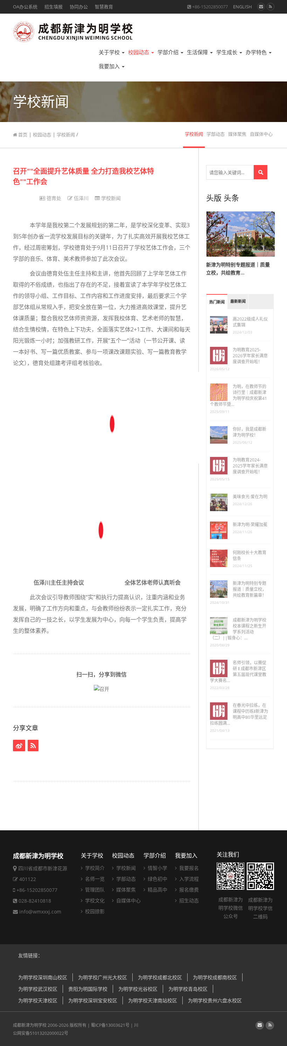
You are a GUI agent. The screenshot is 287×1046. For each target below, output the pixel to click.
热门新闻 (217, 302)
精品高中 (156, 889)
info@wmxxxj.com (40, 911)
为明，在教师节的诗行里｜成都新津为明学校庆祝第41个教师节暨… (238, 395)
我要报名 (188, 868)
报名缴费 (188, 889)
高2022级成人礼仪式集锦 (250, 322)
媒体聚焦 (237, 134)
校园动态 (139, 52)
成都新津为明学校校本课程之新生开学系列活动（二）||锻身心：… (238, 629)
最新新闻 (238, 301)
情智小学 (156, 868)
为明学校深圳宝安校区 (92, 1000)
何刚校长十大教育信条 (249, 555)
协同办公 (79, 6)
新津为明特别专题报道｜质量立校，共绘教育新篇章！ (249, 589)
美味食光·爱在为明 (250, 497)
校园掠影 (94, 911)
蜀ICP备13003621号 (110, 1025)
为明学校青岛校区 (188, 989)
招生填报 (53, 6)
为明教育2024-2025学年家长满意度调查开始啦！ (250, 466)
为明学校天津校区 (37, 1000)
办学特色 (257, 52)
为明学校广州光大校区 (102, 977)
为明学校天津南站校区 (152, 1000)
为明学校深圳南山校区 (42, 977)
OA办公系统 (25, 6)
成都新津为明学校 (30, 1025)
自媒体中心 (261, 134)
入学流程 (188, 878)
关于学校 (110, 52)
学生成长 (227, 52)
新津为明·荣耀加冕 (250, 525)
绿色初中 (156, 878)
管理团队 (94, 889)
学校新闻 (66, 134)
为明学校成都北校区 (160, 977)
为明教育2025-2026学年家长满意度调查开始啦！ (250, 356)
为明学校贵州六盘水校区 (215, 1000)
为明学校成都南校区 (215, 977)
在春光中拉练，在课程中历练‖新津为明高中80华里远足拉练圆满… (239, 714)
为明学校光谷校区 (138, 989)
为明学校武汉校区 (37, 989)
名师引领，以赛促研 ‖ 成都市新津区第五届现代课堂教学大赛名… (238, 671)
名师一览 (94, 878)
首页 (22, 134)
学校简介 (94, 868)
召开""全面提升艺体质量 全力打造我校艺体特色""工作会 (83, 176)
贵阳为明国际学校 (87, 989)
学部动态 (215, 134)
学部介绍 (169, 52)
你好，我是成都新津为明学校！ (249, 432)
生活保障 (198, 52)
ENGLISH (242, 6)
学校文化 (94, 900)
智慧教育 (104, 6)
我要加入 (110, 66)
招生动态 (188, 900)
